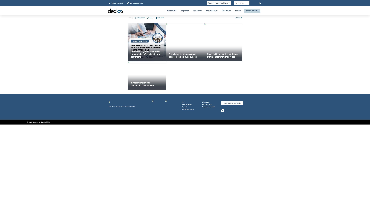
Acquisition (185, 11)
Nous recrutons (207, 104)
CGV (183, 102)
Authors (160, 18)
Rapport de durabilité (208, 107)
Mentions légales (187, 104)
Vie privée (184, 107)
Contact (238, 11)
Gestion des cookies (188, 109)
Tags (150, 18)
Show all (239, 18)
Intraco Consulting (252, 11)
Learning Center (211, 11)
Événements (226, 11)
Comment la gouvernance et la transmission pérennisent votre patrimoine (145, 54)
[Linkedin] (222, 110)
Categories (140, 18)
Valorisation (197, 11)
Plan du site (205, 102)
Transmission (171, 11)
